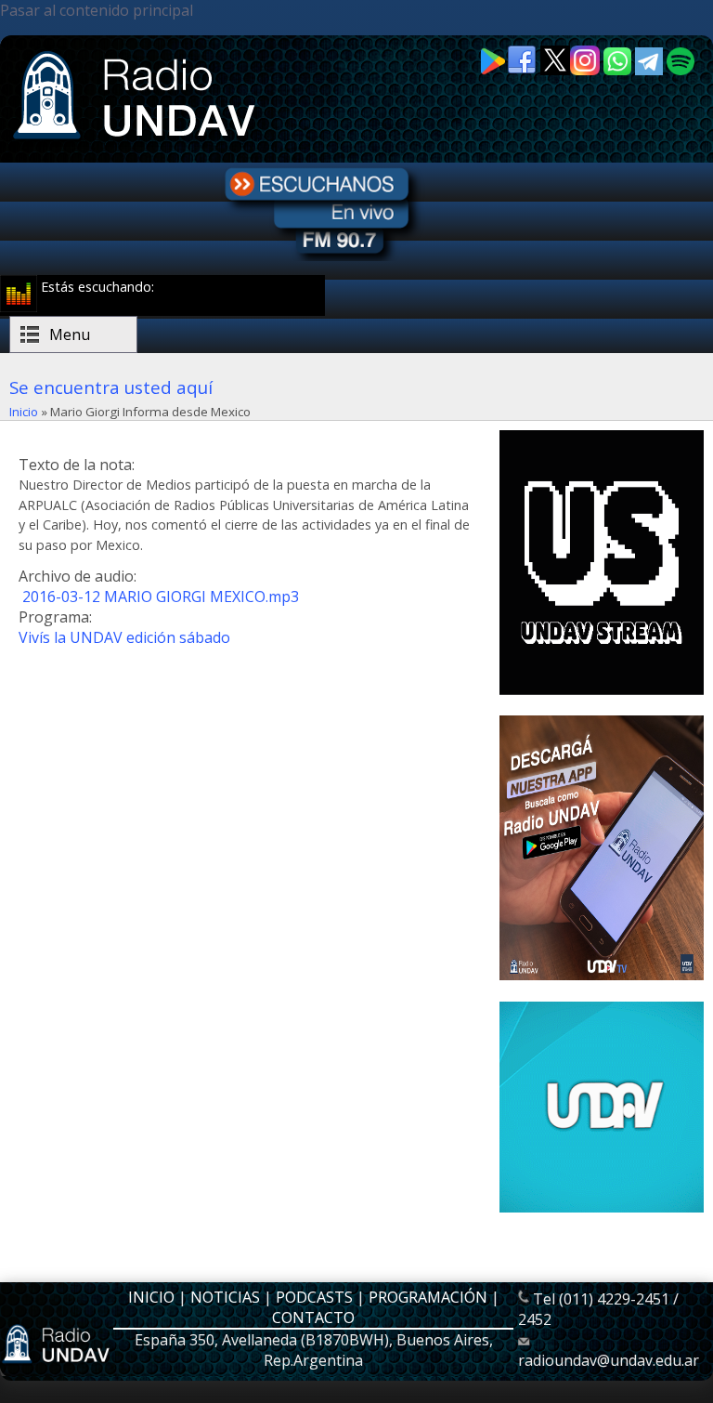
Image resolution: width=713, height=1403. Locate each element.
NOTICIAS (225, 1297)
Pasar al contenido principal (96, 10)
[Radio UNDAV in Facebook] (523, 70)
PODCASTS (314, 1297)
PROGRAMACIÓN (428, 1297)
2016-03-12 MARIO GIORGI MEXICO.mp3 (160, 596)
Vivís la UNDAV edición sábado (124, 637)
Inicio (23, 411)
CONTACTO (313, 1317)
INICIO (151, 1297)
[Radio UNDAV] (137, 141)
